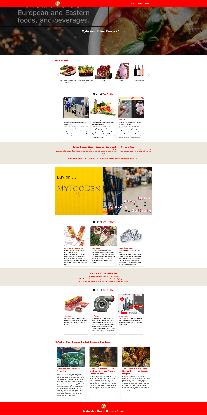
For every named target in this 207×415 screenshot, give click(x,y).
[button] (58, 75)
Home (132, 3)
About (140, 3)
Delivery (147, 3)
